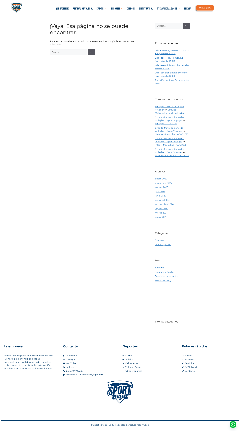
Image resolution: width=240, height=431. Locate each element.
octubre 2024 (162, 200)
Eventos (100, 8)
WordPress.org (163, 280)
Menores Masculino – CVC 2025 (171, 134)
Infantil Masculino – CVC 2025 (170, 145)
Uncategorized (163, 244)
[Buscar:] (69, 52)
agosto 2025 (161, 187)
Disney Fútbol (146, 8)
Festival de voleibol (83, 8)
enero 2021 (161, 217)
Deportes (115, 8)
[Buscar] (91, 52)
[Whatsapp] (233, 424)
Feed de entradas (164, 272)
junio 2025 (160, 195)
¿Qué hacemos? (61, 8)
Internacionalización (167, 8)
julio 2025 (160, 191)
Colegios (131, 8)
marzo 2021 (161, 212)
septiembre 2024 (164, 204)
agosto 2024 (161, 208)
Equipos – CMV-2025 (166, 123)
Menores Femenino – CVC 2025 (172, 155)
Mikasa (187, 8)
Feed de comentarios (166, 276)
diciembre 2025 (163, 183)
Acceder (159, 267)
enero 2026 (161, 178)
